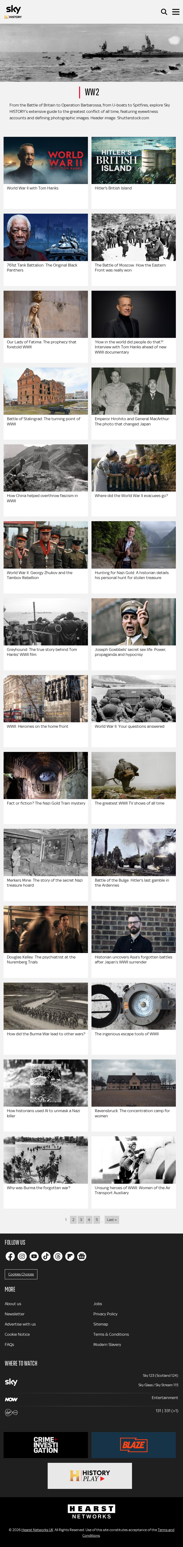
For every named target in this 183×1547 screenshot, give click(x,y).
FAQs (9, 1344)
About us (13, 1303)
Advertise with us (20, 1324)
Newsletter (15, 1314)
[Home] (13, 12)
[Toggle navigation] (175, 11)
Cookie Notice (17, 1334)
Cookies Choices (21, 1274)
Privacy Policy (105, 1314)
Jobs (97, 1303)
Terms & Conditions (111, 1334)
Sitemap (100, 1324)
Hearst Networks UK (37, 1530)
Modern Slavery (107, 1344)
